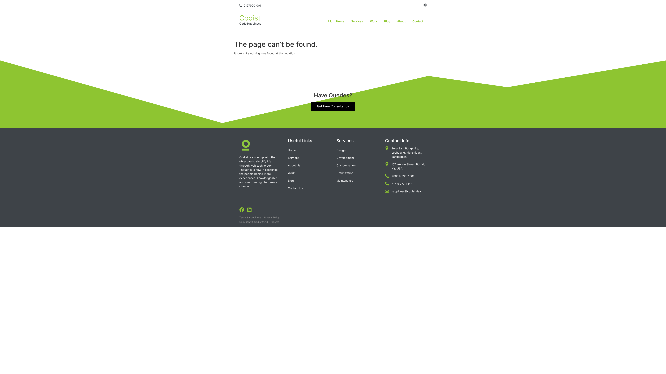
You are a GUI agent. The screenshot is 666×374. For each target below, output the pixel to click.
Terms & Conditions (250, 217)
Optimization (344, 173)
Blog (387, 21)
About (401, 21)
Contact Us (295, 188)
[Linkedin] (249, 209)
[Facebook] (425, 5)
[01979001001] (240, 5)
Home (340, 21)
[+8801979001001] (387, 176)
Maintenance (344, 180)
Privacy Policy (271, 217)
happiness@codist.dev (406, 191)
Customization (346, 165)
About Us (294, 165)
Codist (250, 18)
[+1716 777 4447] (387, 183)
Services (357, 21)
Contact (417, 21)
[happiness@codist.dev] (387, 191)
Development (345, 157)
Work (373, 21)
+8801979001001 (402, 176)
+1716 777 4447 (401, 183)
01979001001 (252, 5)
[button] (330, 21)
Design (340, 150)
